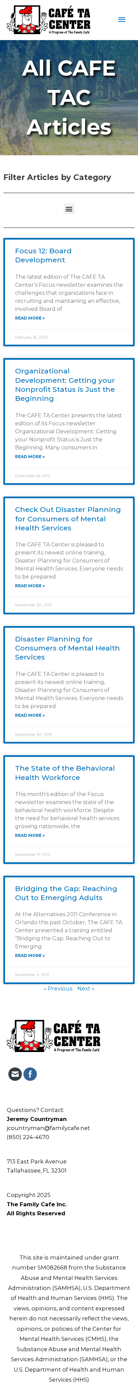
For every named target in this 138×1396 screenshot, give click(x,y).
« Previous (58, 988)
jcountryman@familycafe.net (48, 1128)
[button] (69, 208)
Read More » (30, 318)
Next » (85, 988)
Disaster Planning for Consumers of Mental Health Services (67, 648)
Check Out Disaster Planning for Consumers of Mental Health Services (68, 518)
